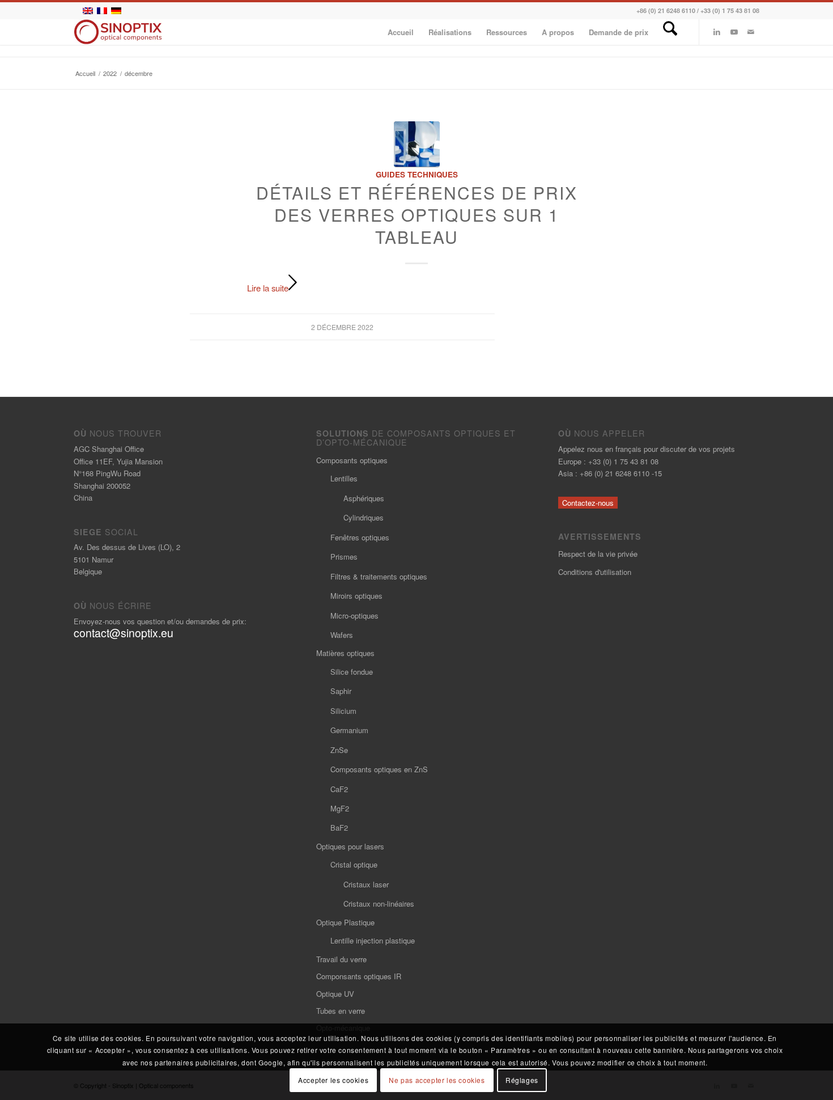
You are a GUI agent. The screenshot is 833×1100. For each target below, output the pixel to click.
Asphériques (363, 498)
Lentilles (344, 478)
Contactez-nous (588, 502)
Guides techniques (417, 174)
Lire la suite (267, 288)
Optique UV (335, 993)
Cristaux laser (366, 884)
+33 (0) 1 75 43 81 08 (729, 10)
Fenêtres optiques (359, 537)
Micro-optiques (354, 615)
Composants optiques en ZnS (379, 769)
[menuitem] (400, 32)
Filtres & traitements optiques (378, 576)
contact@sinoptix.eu (123, 633)
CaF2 (339, 789)
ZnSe (339, 749)
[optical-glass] (417, 144)
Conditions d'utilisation (594, 571)
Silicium (343, 710)
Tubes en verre (340, 1010)
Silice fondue (351, 671)
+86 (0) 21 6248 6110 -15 (621, 473)
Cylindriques (363, 517)
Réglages (521, 1080)
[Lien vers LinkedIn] (716, 31)
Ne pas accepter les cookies (436, 1080)
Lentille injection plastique (372, 940)
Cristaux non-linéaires (378, 903)
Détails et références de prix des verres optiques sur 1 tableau (416, 214)
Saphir (340, 691)
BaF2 (339, 827)
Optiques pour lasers (350, 846)
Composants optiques (352, 460)
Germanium (349, 730)
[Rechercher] (670, 32)
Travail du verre (341, 959)
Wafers (341, 634)
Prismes (344, 556)
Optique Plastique (345, 922)
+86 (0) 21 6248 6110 (665, 10)
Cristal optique (353, 864)
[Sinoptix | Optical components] (118, 32)
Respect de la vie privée (598, 553)
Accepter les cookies (333, 1080)
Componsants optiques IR (358, 976)
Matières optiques (345, 653)
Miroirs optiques (356, 595)
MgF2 (339, 808)
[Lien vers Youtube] (733, 31)
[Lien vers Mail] (750, 31)
